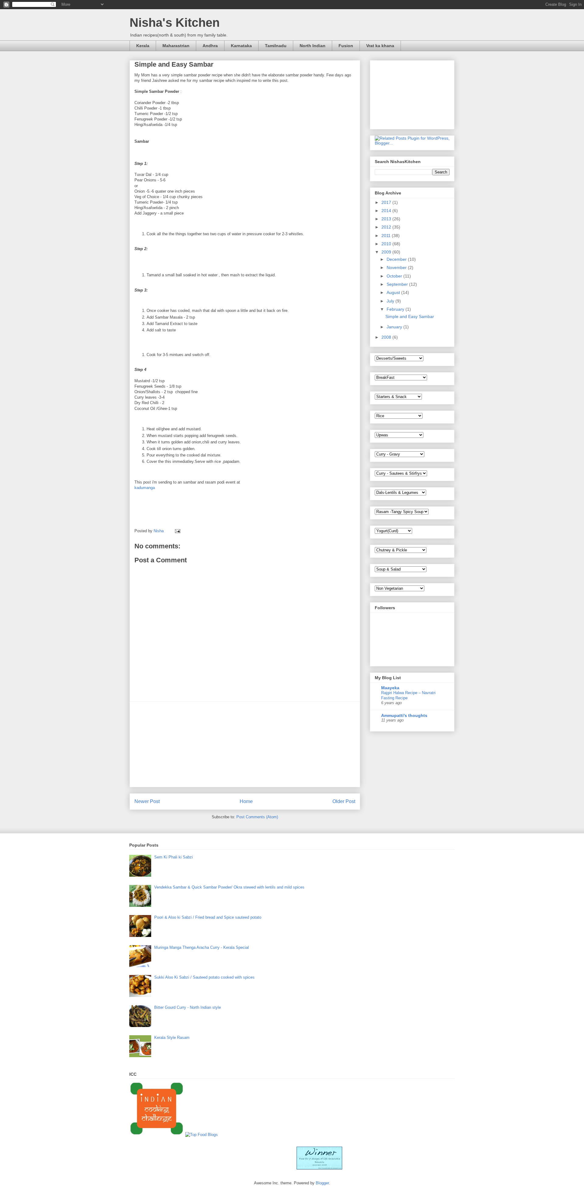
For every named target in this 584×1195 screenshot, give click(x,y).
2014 (386, 210)
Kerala (142, 45)
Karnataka (241, 45)
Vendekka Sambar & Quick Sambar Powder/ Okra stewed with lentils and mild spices (229, 887)
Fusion (346, 45)
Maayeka (390, 687)
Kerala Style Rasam (171, 1037)
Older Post (343, 801)
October (395, 276)
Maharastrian (175, 45)
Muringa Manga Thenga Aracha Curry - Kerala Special (201, 947)
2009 (386, 252)
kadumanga (144, 487)
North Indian (312, 45)
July (391, 301)
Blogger (322, 1183)
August (394, 292)
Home (246, 801)
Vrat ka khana (380, 45)
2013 (386, 218)
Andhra (210, 45)
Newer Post (147, 801)
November (397, 267)
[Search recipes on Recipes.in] (201, 1134)
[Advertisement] (244, 744)
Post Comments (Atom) (257, 817)
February (396, 309)
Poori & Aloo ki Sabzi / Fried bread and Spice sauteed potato (207, 917)
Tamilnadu (276, 45)
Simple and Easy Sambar (409, 316)
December (397, 259)
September (398, 284)
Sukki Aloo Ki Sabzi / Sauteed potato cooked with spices (204, 977)
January (395, 326)
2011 (386, 235)
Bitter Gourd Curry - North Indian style (187, 1007)
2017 (386, 202)
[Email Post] (177, 531)
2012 (386, 227)
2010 (386, 243)
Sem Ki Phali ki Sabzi (173, 857)
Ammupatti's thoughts (404, 715)
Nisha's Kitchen (175, 22)
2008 (386, 337)
